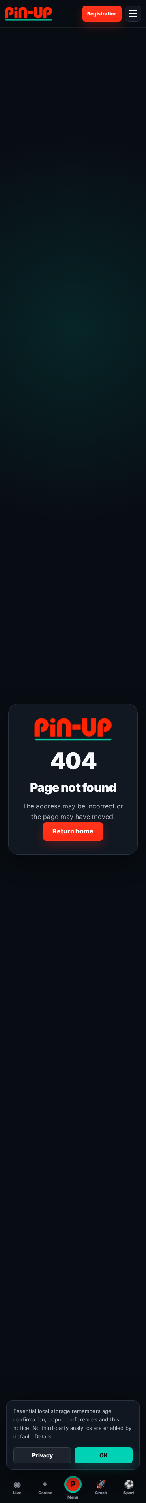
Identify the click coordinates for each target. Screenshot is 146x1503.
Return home (73, 831)
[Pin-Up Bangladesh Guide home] (28, 14)
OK (103, 1455)
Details (43, 1436)
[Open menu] (133, 14)
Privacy (42, 1455)
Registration (102, 13)
